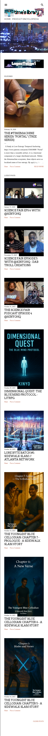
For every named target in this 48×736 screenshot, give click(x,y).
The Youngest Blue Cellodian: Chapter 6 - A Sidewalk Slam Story (23, 622)
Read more (39, 166)
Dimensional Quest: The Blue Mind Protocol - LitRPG (23, 395)
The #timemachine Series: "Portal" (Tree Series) (20, 137)
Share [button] (6, 166)
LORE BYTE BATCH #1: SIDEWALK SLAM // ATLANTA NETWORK (19, 456)
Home (7, 19)
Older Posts (38, 721)
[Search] (42, 4)
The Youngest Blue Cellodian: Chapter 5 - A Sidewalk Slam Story (23, 703)
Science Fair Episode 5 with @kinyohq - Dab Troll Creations (21, 262)
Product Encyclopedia (25, 19)
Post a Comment (15, 166)
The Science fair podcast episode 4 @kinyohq (18, 313)
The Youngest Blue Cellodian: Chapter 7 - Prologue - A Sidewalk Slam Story (22, 539)
